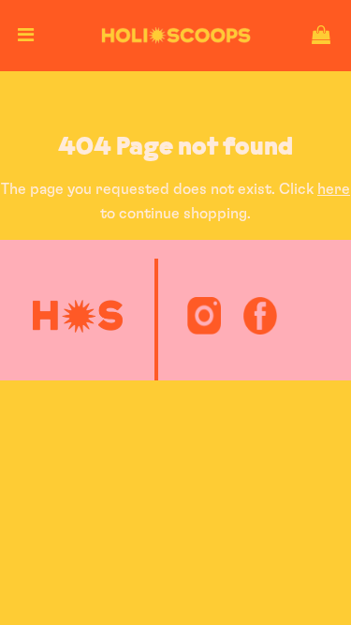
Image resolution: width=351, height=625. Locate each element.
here (333, 189)
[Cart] (321, 35)
